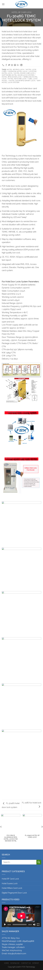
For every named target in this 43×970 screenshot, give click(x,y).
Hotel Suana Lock (9, 883)
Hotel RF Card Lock (22, 12)
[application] (21, 916)
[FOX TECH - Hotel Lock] (21, 4)
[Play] (5, 924)
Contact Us (26, 963)
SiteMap (35, 963)
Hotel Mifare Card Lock (12, 888)
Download (15, 963)
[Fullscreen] (38, 924)
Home (6, 963)
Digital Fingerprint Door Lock (14, 893)
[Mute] (34, 924)
